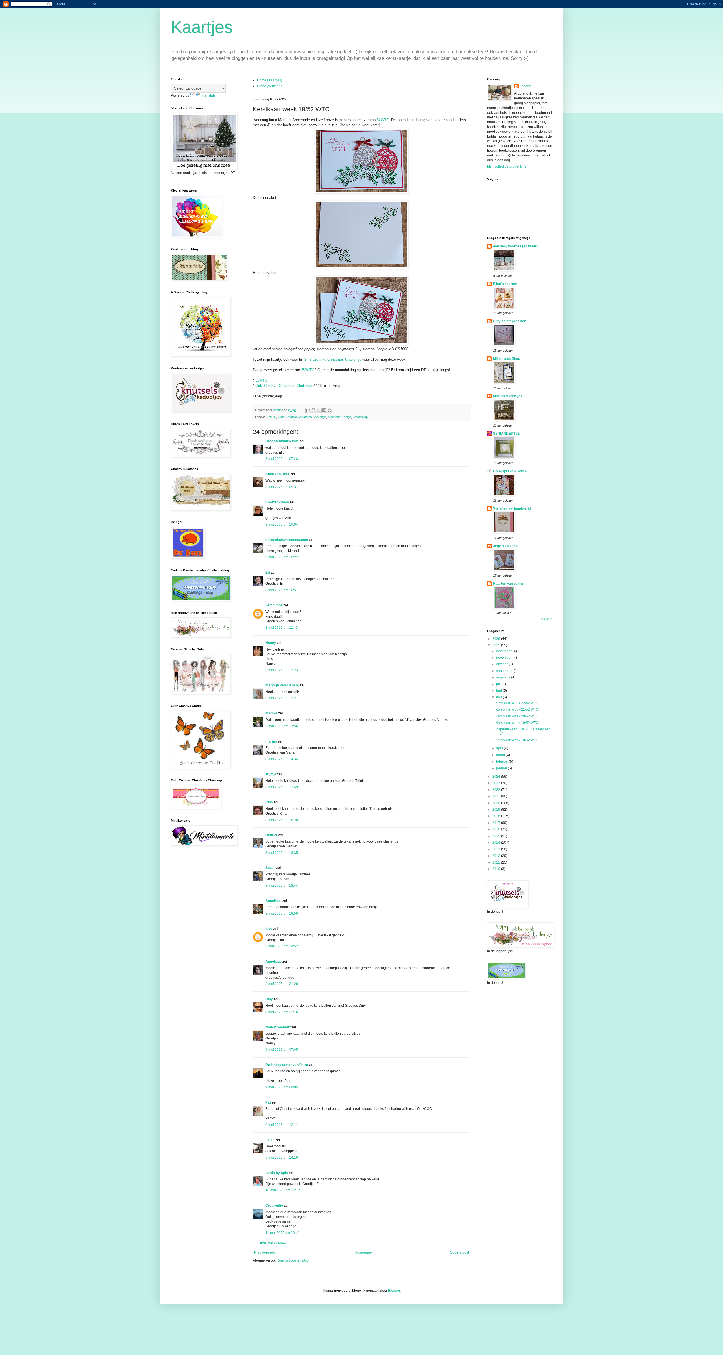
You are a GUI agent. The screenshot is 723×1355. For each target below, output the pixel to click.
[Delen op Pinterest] (329, 410)
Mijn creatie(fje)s (506, 359)
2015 (496, 836)
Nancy (270, 643)
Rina (269, 802)
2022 (496, 790)
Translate (208, 95)
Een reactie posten (274, 1243)
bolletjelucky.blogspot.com (286, 540)
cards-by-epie (276, 1173)
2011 (496, 862)
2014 (496, 843)
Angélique (273, 901)
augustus (503, 677)
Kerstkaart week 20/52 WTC (517, 716)
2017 (496, 823)
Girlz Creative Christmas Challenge (332, 359)
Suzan (270, 868)
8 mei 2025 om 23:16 (281, 1012)
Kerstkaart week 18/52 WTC (517, 740)
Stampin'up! (361, 417)
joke (268, 929)
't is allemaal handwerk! (512, 508)
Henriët (271, 835)
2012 (496, 856)
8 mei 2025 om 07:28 (281, 459)
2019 (496, 810)
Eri (268, 573)
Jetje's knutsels (506, 546)
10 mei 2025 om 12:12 (282, 1190)
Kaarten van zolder (508, 584)
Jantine (526, 86)
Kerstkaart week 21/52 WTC (517, 710)
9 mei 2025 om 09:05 (281, 1087)
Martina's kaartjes (507, 396)
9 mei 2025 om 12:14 (281, 1125)
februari (502, 762)
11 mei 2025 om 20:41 (282, 1233)
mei (499, 697)
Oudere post (459, 1252)
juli (499, 684)
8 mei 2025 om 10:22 (281, 557)
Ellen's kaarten (505, 284)
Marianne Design (339, 417)
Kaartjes (202, 27)
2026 (496, 639)
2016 (496, 829)
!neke (270, 1140)
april (500, 748)
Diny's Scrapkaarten (509, 321)
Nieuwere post (265, 1252)
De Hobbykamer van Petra (286, 1065)
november (504, 658)
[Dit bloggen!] (313, 410)
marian (271, 741)
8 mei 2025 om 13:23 (281, 670)
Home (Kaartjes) (269, 80)
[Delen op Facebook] (324, 410)
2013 (496, 849)
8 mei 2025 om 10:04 (281, 525)
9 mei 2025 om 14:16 (281, 1158)
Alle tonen (546, 618)
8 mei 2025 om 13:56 (281, 726)
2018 (496, 816)
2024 (496, 776)
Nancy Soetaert (278, 1027)
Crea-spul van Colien (510, 471)
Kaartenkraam (277, 502)
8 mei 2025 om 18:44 (281, 886)
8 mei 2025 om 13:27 (281, 698)
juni (499, 691)
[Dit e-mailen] (308, 410)
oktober (502, 664)
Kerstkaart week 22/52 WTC (517, 703)
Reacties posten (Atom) (294, 1260)
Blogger (394, 1291)
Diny (269, 999)
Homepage (363, 1252)
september (504, 671)
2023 (496, 783)
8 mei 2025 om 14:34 (281, 759)
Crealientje (274, 1206)
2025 (496, 645)
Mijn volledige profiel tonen (508, 166)
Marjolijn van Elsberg (282, 685)
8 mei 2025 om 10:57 (281, 590)
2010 (496, 869)
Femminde (273, 605)
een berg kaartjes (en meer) (515, 246)
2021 (496, 796)
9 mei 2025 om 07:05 (281, 1050)
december (504, 651)
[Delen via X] (319, 410)
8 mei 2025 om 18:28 (281, 820)
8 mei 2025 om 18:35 (281, 853)
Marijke (271, 713)
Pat (268, 1102)
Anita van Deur (277, 474)
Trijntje (270, 774)
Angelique (273, 961)
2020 (496, 803)
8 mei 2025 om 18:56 (281, 913)
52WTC (383, 120)
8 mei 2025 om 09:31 (281, 487)
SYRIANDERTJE (506, 434)
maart (501, 755)
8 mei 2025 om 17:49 (281, 787)
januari (502, 768)
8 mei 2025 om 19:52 (281, 946)
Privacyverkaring (270, 86)
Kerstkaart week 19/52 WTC (517, 723)
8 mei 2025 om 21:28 (281, 984)
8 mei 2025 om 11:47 (281, 628)
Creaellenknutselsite (282, 441)
